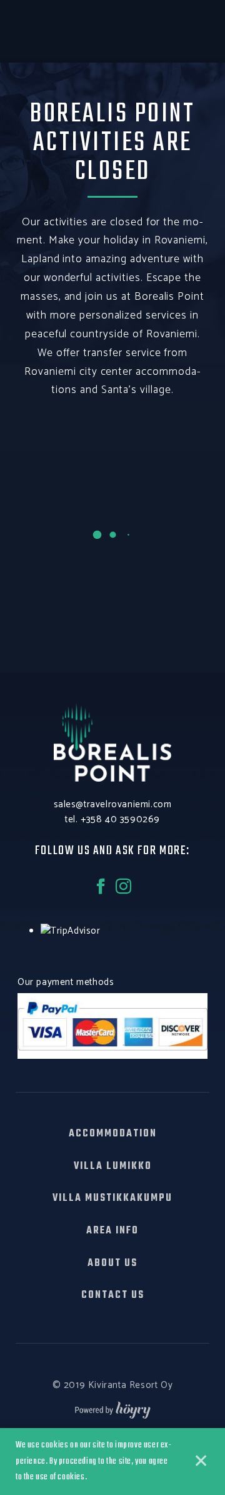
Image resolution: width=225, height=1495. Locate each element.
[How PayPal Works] (113, 1025)
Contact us (112, 1295)
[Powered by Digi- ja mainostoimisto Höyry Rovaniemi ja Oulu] (113, 1407)
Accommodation (113, 1134)
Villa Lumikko (113, 1166)
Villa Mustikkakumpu (112, 1198)
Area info (112, 1231)
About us (113, 1263)
